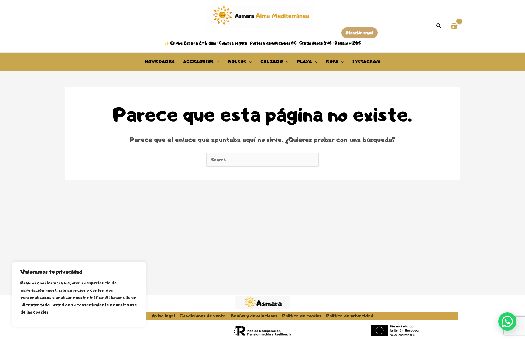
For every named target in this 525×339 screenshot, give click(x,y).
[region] (79, 294)
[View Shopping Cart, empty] (454, 26)
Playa (304, 61)
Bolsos (237, 61)
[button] (439, 26)
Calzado (271, 61)
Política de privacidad (349, 316)
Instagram (366, 61)
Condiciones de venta (203, 316)
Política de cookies (302, 316)
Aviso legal (163, 316)
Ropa (332, 61)
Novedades (160, 61)
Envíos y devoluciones (254, 316)
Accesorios (198, 61)
